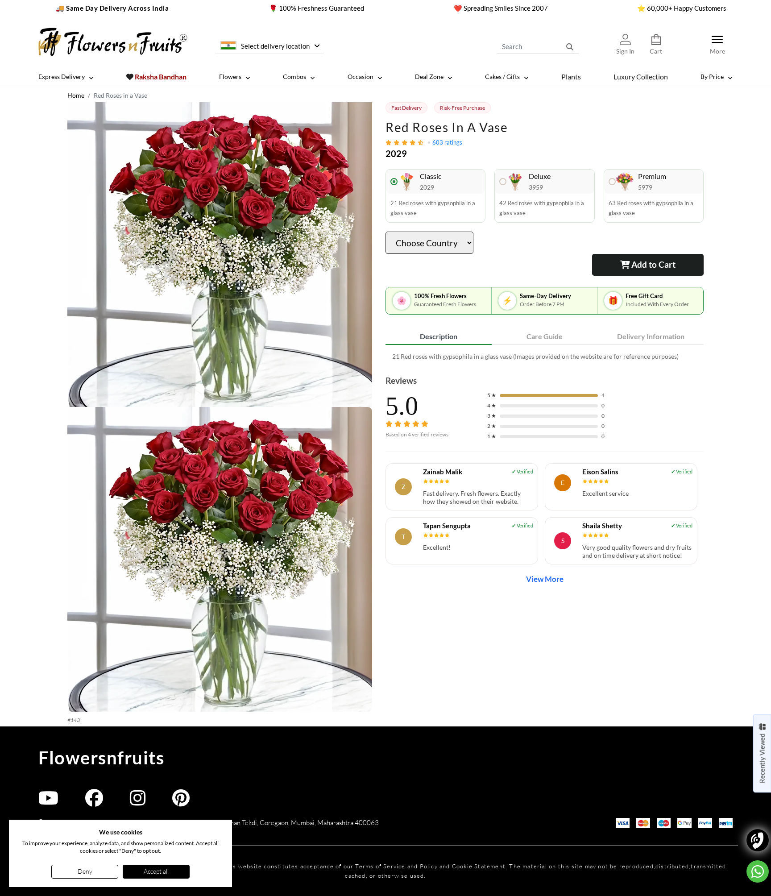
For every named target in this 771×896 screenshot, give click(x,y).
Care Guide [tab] (544, 336)
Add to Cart (653, 264)
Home (75, 95)
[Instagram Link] (137, 802)
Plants (571, 76)
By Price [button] (712, 76)
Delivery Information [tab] (650, 336)
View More (545, 579)
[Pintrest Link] (181, 802)
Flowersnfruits (101, 757)
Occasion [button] (360, 76)
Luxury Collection (640, 76)
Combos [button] (294, 76)
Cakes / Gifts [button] (502, 76)
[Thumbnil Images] (219, 254)
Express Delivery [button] (61, 76)
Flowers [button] (230, 76)
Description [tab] (438, 336)
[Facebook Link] (94, 802)
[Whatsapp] (757, 871)
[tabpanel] (544, 356)
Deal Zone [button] (429, 76)
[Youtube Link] (48, 802)
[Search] (569, 46)
